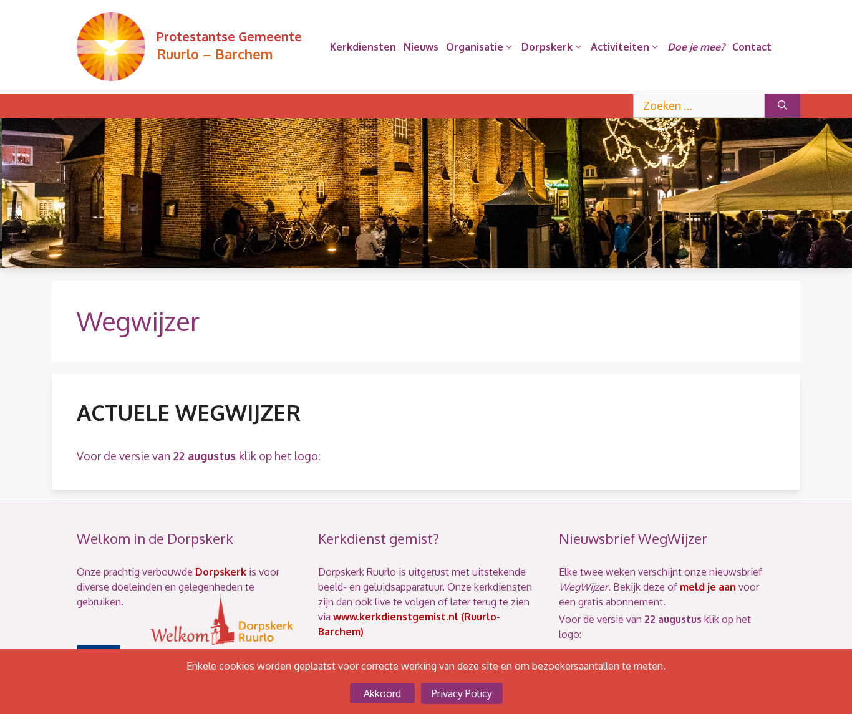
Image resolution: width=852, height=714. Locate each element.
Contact (752, 47)
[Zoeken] (782, 106)
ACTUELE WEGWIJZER (189, 412)
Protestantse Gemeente (229, 36)
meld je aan (708, 587)
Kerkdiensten (363, 47)
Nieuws (421, 47)
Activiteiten (620, 47)
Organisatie (474, 47)
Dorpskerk (547, 47)
